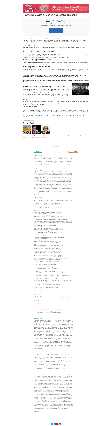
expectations (43, 135)
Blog (59, 1)
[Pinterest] (57, 424)
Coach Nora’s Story (48, 1)
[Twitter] (52, 424)
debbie (41, 296)
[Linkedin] (55, 424)
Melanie (41, 170)
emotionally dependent (35, 135)
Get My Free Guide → (56, 31)
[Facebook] (60, 424)
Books (54, 1)
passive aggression (77, 135)
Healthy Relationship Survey (67, 1)
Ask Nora (40, 1)
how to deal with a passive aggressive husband (57, 135)
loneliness (70, 135)
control (28, 135)
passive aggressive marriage (38, 137)
